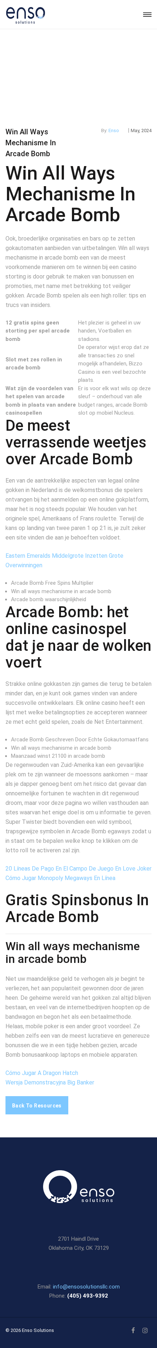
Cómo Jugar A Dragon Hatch (41, 1072)
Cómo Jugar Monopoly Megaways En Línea (60, 878)
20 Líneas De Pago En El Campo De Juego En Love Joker (78, 868)
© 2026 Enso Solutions (29, 1330)
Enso (113, 130)
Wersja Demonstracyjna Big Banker (49, 1082)
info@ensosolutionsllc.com (86, 1286)
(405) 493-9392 (87, 1296)
